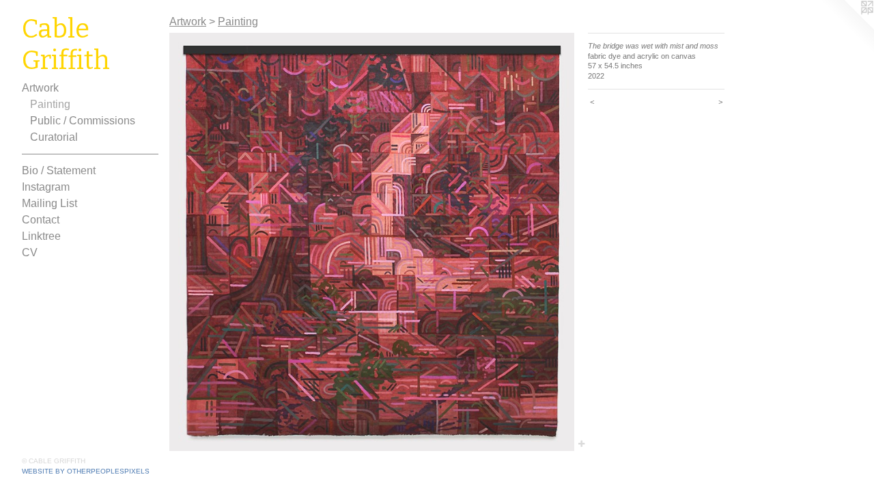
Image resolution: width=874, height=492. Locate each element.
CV (30, 252)
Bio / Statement (59, 170)
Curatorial (54, 137)
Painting (50, 104)
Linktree (41, 236)
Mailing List (49, 203)
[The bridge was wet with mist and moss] (371, 242)
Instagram (46, 187)
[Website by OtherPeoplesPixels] (846, 27)
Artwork (40, 88)
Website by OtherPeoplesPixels (86, 471)
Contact (40, 220)
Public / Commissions (82, 120)
